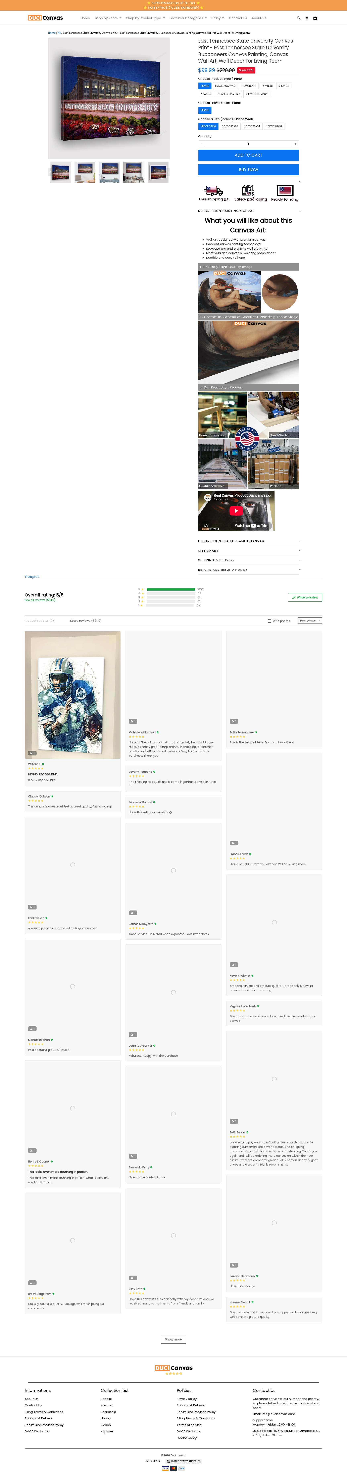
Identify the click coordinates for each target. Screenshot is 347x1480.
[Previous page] (50, 172)
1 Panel (237, 79)
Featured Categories (186, 18)
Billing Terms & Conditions (44, 1412)
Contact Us (33, 1405)
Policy (215, 18)
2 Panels (267, 86)
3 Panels (284, 86)
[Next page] (168, 172)
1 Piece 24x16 (243, 119)
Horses (106, 1418)
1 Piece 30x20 (230, 126)
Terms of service (189, 1425)
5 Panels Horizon (256, 94)
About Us (259, 18)
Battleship (108, 1412)
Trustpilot (32, 577)
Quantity (204, 136)
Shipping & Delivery (39, 1418)
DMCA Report (153, 1461)
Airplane (107, 1431)
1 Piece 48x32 (274, 126)
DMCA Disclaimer (37, 1431)
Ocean (106, 1425)
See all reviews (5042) (40, 600)
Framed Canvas (225, 86)
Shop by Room (106, 18)
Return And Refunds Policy (44, 1425)
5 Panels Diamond (229, 94)
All (59, 33)
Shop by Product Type (143, 18)
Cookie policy (187, 1438)
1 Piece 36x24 (252, 126)
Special (106, 1399)
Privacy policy (187, 1399)
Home (85, 18)
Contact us (238, 18)
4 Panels (206, 94)
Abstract (107, 1405)
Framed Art (249, 86)
